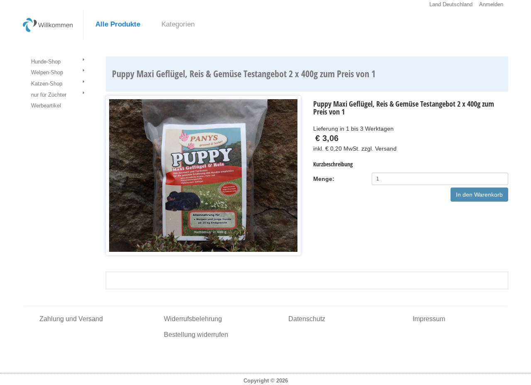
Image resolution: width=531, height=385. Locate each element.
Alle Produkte (117, 24)
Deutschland (458, 4)
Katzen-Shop (46, 83)
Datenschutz (306, 318)
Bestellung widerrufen (196, 334)
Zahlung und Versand (71, 318)
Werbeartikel (46, 105)
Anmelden (491, 4)
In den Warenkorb (479, 194)
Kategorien (178, 24)
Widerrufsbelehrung (193, 318)
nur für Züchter (48, 95)
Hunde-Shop (46, 61)
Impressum (429, 318)
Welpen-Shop (47, 72)
